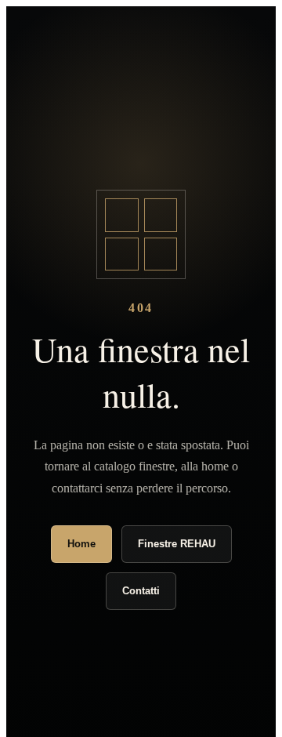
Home (81, 544)
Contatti (141, 591)
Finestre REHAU (176, 544)
